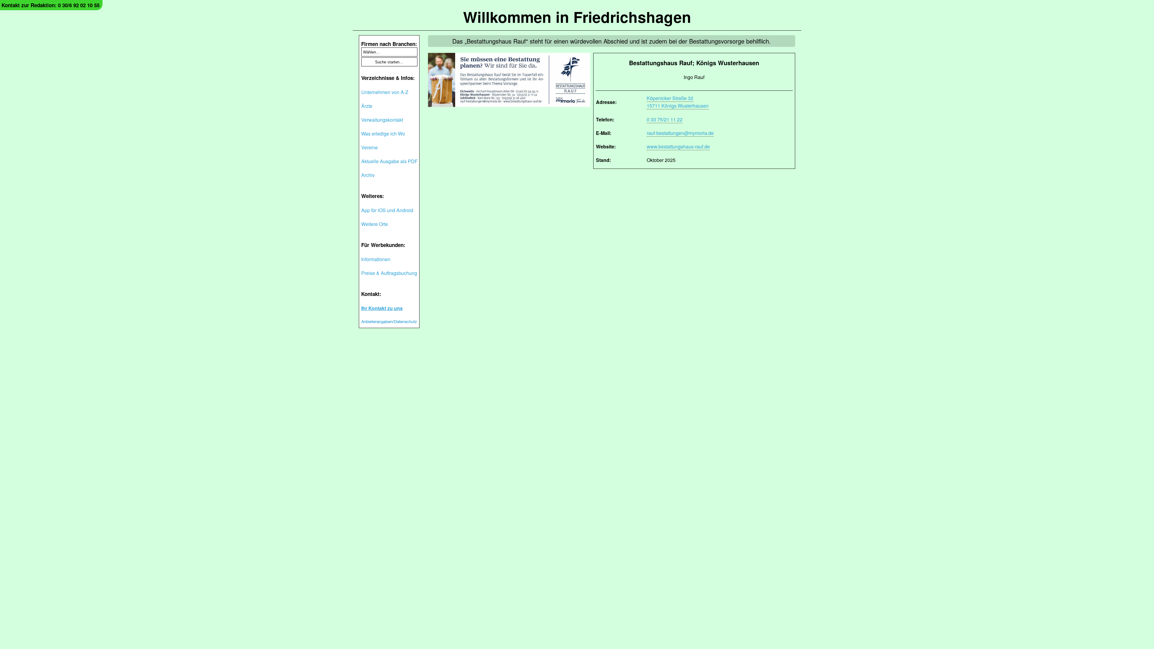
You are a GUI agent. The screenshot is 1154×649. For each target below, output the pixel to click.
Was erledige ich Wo (383, 133)
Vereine (369, 147)
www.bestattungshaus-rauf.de (678, 146)
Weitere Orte (374, 224)
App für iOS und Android (387, 210)
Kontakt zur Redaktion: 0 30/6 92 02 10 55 (50, 5)
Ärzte (366, 105)
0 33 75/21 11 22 (664, 119)
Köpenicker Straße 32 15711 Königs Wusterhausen (678, 102)
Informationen (375, 259)
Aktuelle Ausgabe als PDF (389, 161)
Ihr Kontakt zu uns (382, 308)
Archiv (368, 175)
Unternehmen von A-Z (384, 92)
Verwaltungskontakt (382, 119)
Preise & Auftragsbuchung (389, 273)
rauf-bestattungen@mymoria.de (680, 132)
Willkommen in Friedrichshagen (577, 16)
